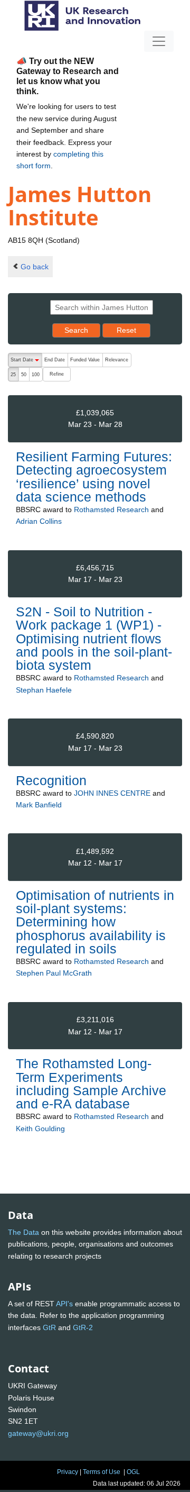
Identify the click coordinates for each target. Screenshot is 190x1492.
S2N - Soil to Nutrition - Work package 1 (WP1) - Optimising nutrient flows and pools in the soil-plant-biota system (94, 638)
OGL (133, 1472)
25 (13, 374)
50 (23, 374)
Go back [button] (35, 266)
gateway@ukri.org (38, 1433)
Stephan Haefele (44, 690)
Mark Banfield (39, 804)
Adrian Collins (39, 521)
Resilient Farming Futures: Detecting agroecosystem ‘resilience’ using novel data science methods (94, 476)
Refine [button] (57, 374)
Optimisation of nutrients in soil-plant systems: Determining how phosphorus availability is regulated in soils (95, 922)
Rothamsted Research (111, 509)
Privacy (67, 1472)
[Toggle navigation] (159, 41)
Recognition (51, 780)
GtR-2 (83, 1327)
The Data (23, 1232)
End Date (54, 359)
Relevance (116, 359)
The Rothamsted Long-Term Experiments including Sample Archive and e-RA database (91, 1083)
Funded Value (85, 359)
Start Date (26, 362)
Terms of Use (101, 1472)
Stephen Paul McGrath (54, 973)
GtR (49, 1327)
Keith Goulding (40, 1128)
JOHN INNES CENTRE (112, 793)
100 (36, 374)
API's (64, 1303)
